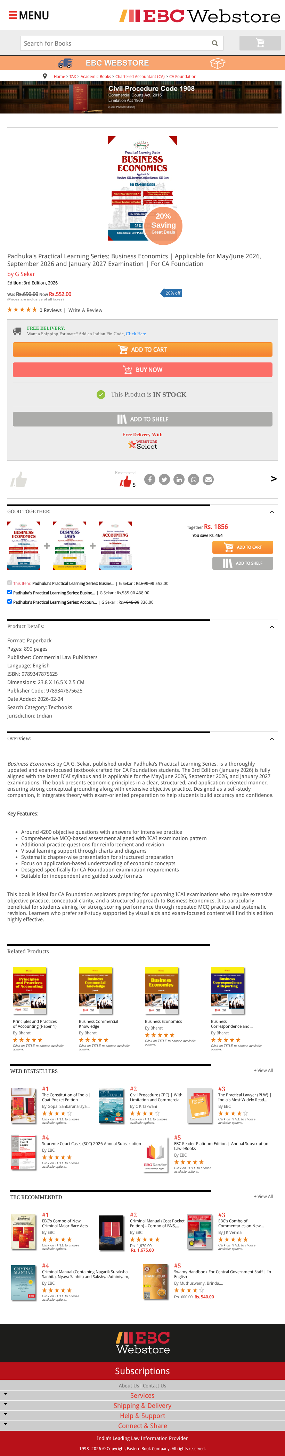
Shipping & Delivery (142, 1406)
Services (142, 1396)
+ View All (263, 1070)
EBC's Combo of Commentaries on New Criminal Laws (239, 1223)
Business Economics (163, 1021)
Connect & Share (142, 1426)
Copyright (116, 1448)
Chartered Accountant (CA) (140, 76)
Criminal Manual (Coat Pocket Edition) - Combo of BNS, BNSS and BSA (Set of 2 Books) (157, 1223)
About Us (129, 1385)
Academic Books (96, 76)
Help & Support (142, 1416)
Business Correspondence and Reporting (230, 1024)
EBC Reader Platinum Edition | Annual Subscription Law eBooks (221, 1146)
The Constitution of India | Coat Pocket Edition (66, 1097)
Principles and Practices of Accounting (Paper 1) (35, 1024)
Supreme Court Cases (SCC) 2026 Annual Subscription (91, 1143)
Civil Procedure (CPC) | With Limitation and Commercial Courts (156, 1097)
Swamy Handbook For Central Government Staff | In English (222, 1274)
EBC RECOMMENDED (36, 1197)
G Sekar (25, 274)
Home (59, 76)
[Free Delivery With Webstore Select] (142, 447)
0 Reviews (51, 310)
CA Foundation (182, 76)
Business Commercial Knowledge (98, 1024)
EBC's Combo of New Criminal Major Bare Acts (65, 1223)
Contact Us (154, 1385)
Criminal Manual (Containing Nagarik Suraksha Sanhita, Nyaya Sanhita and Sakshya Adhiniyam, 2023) (85, 1274)
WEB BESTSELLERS (34, 1071)
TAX (73, 76)
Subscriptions (142, 1371)
